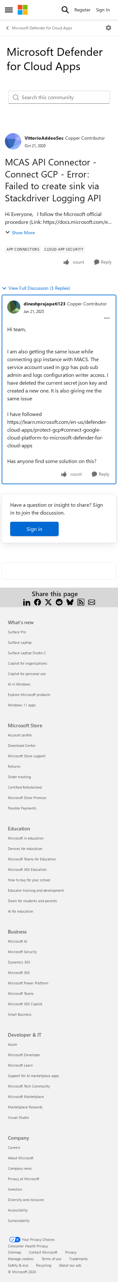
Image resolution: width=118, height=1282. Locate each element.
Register (82, 10)
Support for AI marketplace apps (33, 1075)
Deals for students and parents (32, 900)
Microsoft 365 (19, 972)
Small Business (19, 1014)
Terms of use (51, 1258)
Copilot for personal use (27, 673)
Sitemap (14, 1252)
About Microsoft (20, 1157)
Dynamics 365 (19, 962)
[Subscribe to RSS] (80, 601)
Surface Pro (17, 631)
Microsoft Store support (27, 755)
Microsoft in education (26, 838)
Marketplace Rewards (25, 1106)
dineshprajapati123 (45, 304)
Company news (20, 1168)
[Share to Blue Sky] (70, 601)
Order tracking (19, 776)
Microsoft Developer (24, 1054)
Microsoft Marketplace (26, 1096)
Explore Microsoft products (29, 694)
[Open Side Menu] (9, 10)
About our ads (70, 1265)
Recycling (43, 1265)
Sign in (34, 528)
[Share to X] (48, 601)
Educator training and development (36, 890)
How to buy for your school (29, 879)
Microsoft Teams (21, 993)
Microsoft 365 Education (27, 869)
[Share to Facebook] (37, 601)
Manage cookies (21, 1258)
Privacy (70, 1252)
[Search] (65, 10)
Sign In (103, 10)
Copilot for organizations (27, 663)
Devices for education (25, 848)
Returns (14, 766)
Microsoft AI (17, 941)
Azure (12, 1044)
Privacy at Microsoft (23, 1178)
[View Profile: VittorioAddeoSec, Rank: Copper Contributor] (13, 141)
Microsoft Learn (20, 1065)
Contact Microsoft (43, 1252)
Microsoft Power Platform (28, 983)
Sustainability (19, 1220)
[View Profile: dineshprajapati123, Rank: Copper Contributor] (13, 307)
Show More (23, 232)
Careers (14, 1147)
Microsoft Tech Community (29, 1086)
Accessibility (18, 1210)
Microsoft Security (22, 951)
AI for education (20, 911)
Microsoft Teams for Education (32, 859)
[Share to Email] (91, 601)
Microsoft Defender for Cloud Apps (42, 27)
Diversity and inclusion (26, 1199)
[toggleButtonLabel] (108, 27)
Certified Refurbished (25, 787)
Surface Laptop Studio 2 (27, 652)
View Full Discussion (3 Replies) (39, 288)
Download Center (22, 745)
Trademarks (78, 1258)
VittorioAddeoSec (44, 138)
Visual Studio (18, 1117)
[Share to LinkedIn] (26, 601)
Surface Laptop (19, 642)
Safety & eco (18, 1265)
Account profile (20, 735)
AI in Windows (19, 684)
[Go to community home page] (23, 10)
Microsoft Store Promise (27, 797)
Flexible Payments (22, 808)
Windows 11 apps (22, 705)
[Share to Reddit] (59, 601)
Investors (15, 1189)
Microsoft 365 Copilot (25, 1003)
